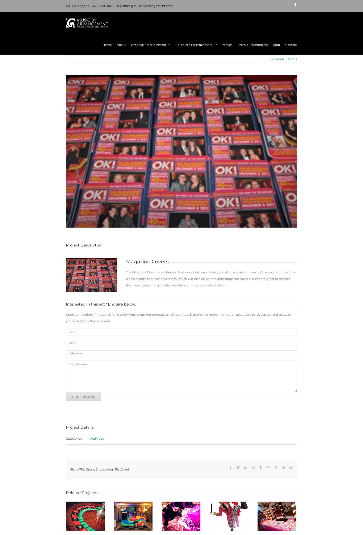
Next (291, 59)
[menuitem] (110, 44)
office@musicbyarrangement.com (147, 6)
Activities (97, 438)
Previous (277, 59)
